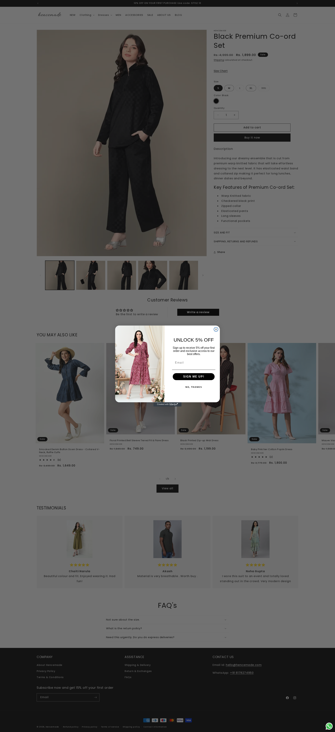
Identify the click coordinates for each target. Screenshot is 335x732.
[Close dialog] (216, 329)
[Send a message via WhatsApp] (329, 726)
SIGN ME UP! (193, 376)
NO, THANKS (193, 387)
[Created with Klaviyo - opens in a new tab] (167, 404)
